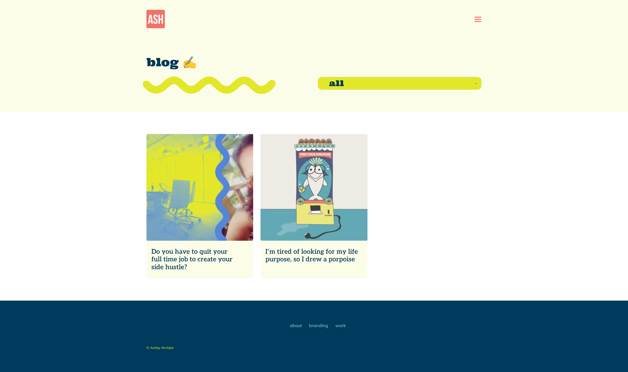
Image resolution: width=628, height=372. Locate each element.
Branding (318, 325)
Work (340, 325)
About (296, 325)
